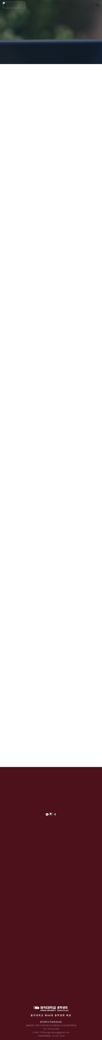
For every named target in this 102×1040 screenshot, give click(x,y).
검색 (12, 718)
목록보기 (12, 339)
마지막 (17, 702)
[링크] (14, 5)
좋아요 (12, 322)
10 (15, 691)
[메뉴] (97, 5)
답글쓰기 (22, 339)
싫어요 (24, 322)
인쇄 (10, 326)
